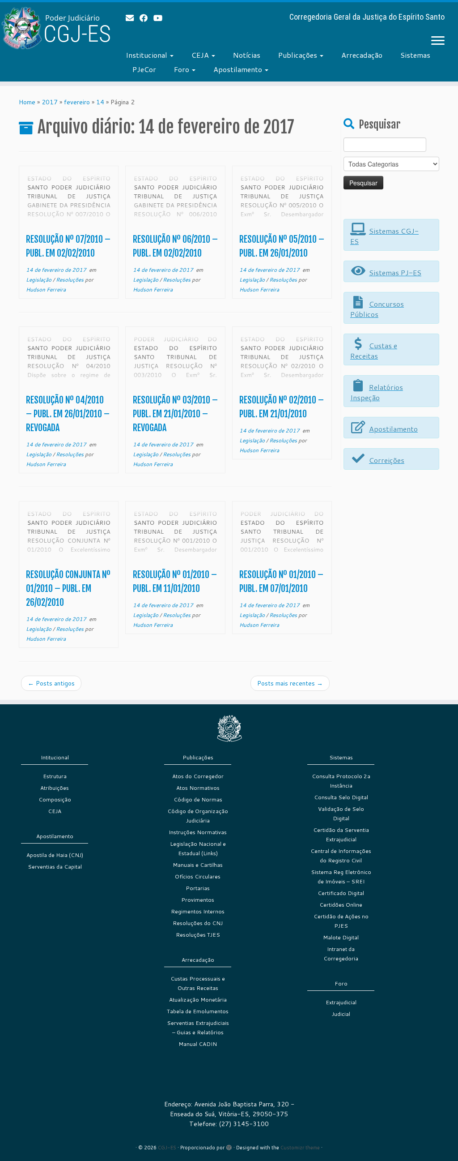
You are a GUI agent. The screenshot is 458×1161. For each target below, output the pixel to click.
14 (100, 102)
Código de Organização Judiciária (197, 815)
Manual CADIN (197, 1044)
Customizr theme (300, 1147)
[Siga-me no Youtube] (160, 18)
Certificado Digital (341, 893)
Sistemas (415, 55)
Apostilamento (238, 69)
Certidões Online (340, 904)
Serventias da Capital (55, 866)
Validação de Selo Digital (341, 813)
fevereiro (77, 102)
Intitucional (55, 757)
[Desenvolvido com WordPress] (229, 1146)
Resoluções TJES (198, 934)
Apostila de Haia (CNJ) (54, 855)
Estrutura (55, 776)
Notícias (246, 55)
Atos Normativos (198, 788)
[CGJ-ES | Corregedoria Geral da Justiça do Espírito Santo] (53, 28)
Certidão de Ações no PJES (341, 921)
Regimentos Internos (198, 911)
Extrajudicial (341, 1002)
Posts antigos (51, 683)
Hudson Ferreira (46, 289)
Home (27, 102)
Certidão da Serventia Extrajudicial (341, 834)
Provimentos (197, 900)
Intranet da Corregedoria (340, 953)
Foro (182, 69)
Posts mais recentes (290, 683)
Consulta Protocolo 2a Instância (341, 780)
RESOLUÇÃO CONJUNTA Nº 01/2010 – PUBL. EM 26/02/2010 (68, 588)
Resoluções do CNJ (198, 923)
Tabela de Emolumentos (198, 1011)
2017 (50, 102)
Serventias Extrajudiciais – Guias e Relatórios (198, 1027)
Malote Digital (341, 937)
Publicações (298, 55)
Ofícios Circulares (198, 876)
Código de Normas (198, 799)
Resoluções (70, 279)
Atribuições (54, 788)
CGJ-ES (167, 1147)
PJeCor (144, 69)
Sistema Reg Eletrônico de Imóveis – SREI (341, 876)
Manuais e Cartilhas (198, 865)
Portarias (198, 888)
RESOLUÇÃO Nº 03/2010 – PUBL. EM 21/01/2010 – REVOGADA (175, 413)
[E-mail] (133, 18)
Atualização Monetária (198, 999)
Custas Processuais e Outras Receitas (197, 983)
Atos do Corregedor (198, 776)
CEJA (201, 55)
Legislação (39, 279)
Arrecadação (361, 55)
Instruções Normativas (198, 832)
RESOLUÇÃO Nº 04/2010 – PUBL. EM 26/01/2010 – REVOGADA (68, 413)
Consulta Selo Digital (341, 797)
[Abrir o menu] (438, 41)
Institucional (147, 55)
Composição (54, 799)
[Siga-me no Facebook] (146, 18)
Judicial (341, 1014)
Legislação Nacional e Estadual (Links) (198, 848)
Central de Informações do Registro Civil (340, 855)
